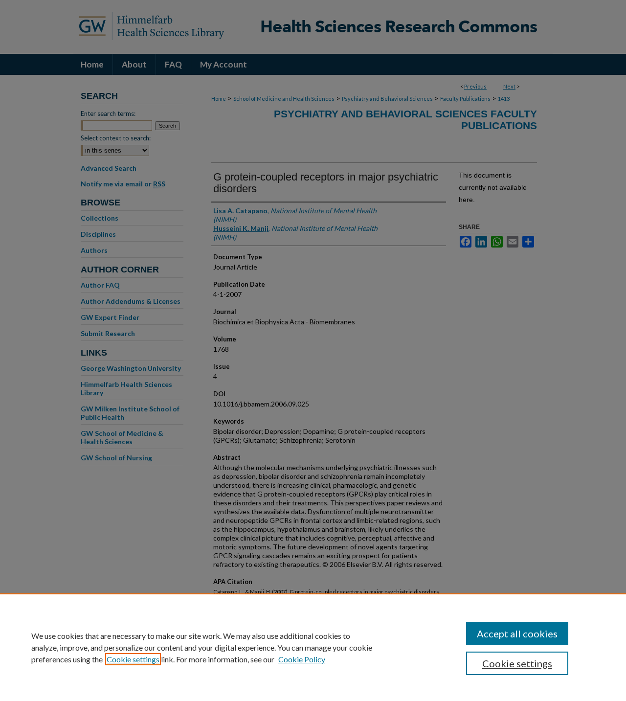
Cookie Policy (301, 659)
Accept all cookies (517, 633)
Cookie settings (133, 659)
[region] (313, 647)
